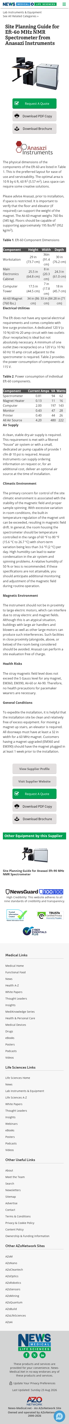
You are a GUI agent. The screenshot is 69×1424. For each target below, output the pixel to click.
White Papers (13, 992)
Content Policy (14, 1229)
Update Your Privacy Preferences (34, 1383)
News (8, 979)
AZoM (9, 1256)
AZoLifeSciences (15, 1315)
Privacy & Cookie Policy (19, 1223)
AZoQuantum (13, 1302)
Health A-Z (12, 985)
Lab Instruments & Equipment (22, 12)
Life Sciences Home (17, 1078)
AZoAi (9, 1322)
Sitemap (10, 1196)
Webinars (11, 1124)
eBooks (9, 1038)
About (9, 1170)
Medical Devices (15, 1025)
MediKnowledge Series (20, 1011)
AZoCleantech (14, 1269)
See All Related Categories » (21, 16)
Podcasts (11, 1051)
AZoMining (12, 1296)
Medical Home (14, 966)
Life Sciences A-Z (16, 1097)
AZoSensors (12, 1289)
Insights (10, 1005)
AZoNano (11, 1263)
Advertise (11, 1203)
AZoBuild (11, 1309)
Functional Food (15, 972)
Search (9, 1183)
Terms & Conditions (18, 1216)
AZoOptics (11, 1276)
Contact (10, 1210)
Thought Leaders (16, 998)
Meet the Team (15, 1177)
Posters (10, 1044)
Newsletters (13, 1190)
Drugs (9, 1031)
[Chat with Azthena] (59, 1416)
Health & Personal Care (20, 1018)
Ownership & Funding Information (27, 1236)
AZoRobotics (13, 1283)
